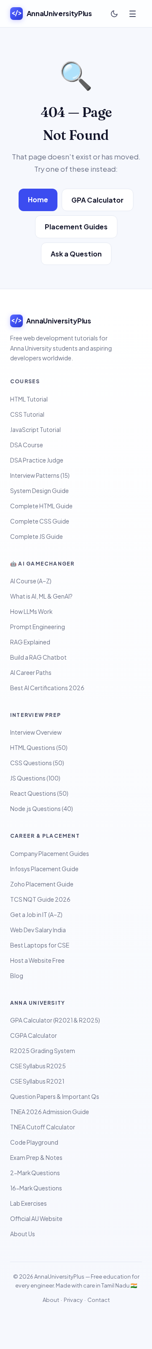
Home (38, 199)
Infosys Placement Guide (44, 868)
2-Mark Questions (35, 1172)
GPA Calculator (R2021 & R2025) (55, 1020)
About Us (22, 1234)
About (51, 1299)
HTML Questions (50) (39, 747)
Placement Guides (76, 226)
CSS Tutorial (27, 414)
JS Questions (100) (35, 778)
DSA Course (26, 445)
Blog (16, 975)
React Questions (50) (39, 793)
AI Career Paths (31, 672)
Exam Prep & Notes (36, 1157)
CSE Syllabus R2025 (38, 1066)
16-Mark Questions (36, 1188)
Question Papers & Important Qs (54, 1096)
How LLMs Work (31, 611)
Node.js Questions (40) (41, 808)
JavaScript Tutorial (35, 429)
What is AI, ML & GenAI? (41, 596)
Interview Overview (36, 732)
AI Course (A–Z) (31, 581)
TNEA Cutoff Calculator (42, 1127)
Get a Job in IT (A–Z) (36, 914)
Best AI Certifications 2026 (47, 687)
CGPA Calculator (33, 1035)
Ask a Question (76, 253)
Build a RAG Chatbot (38, 657)
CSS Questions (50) (37, 762)
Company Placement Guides (49, 853)
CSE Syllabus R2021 (37, 1081)
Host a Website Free (37, 960)
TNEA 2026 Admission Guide (49, 1111)
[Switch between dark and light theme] (114, 13)
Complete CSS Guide (39, 521)
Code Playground (34, 1142)
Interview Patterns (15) (40, 475)
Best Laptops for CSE (39, 945)
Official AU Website (36, 1218)
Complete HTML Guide (41, 506)
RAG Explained (30, 642)
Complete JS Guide (36, 536)
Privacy (73, 1299)
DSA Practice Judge (36, 460)
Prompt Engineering (37, 626)
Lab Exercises (28, 1203)
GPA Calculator (97, 199)
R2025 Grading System (42, 1050)
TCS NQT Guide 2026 (40, 899)
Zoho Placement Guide (41, 884)
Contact (98, 1299)
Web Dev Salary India (38, 930)
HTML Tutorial (29, 399)
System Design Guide (39, 490)
